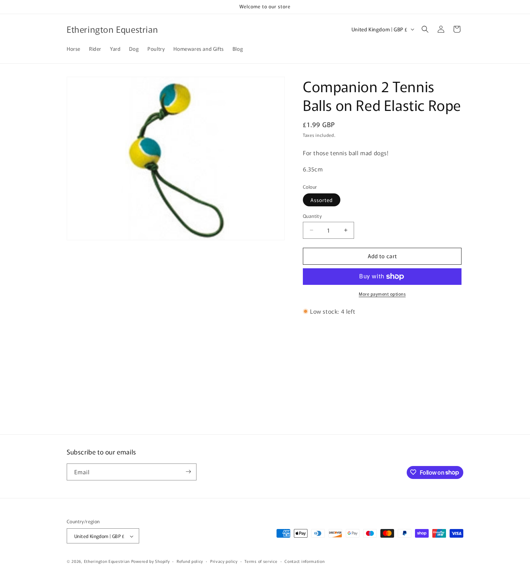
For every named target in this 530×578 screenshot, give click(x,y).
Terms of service (260, 561)
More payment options (382, 294)
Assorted (321, 199)
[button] (425, 29)
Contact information (304, 561)
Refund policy (190, 561)
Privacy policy (224, 561)
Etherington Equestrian (107, 561)
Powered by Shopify (150, 561)
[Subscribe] (188, 471)
